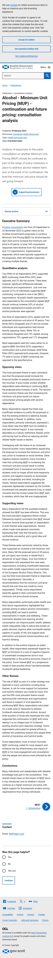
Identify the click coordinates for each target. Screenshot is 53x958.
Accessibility (7, 914)
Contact (30, 914)
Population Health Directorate (26, 134)
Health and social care (17, 137)
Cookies (41, 914)
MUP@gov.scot (16, 833)
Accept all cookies (26, 40)
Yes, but (12, 870)
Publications (15, 85)
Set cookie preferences (26, 56)
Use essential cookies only (26, 49)
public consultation (13, 227)
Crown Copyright (9, 920)
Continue (9, 880)
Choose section (11, 211)
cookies (14, 5)
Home (4, 85)
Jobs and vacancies (29, 920)
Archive (20, 914)
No (9, 864)
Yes (9, 857)
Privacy (45, 920)
